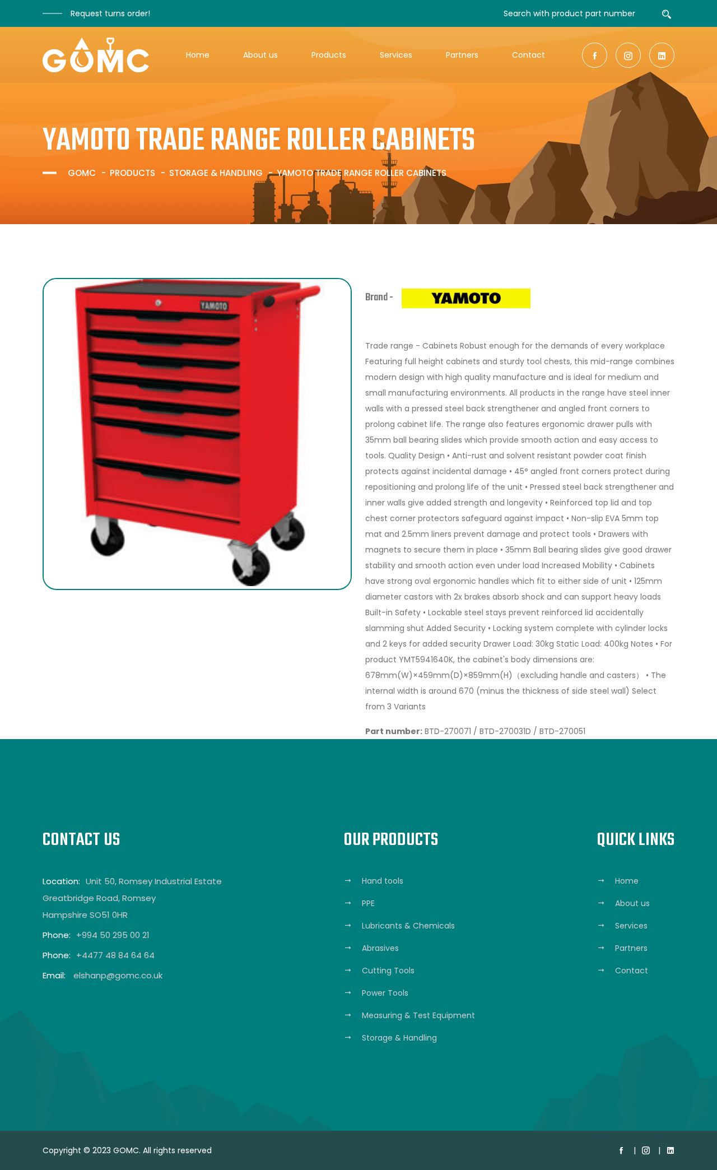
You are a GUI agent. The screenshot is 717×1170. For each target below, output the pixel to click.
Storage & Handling (216, 173)
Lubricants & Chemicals (408, 925)
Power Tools (385, 993)
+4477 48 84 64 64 (115, 955)
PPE (368, 903)
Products (328, 55)
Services (396, 55)
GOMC (82, 173)
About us (260, 55)
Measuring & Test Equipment (418, 1015)
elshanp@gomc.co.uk (117, 975)
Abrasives (380, 948)
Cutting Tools (388, 970)
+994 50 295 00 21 (113, 935)
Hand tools (382, 880)
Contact (528, 55)
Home (197, 55)
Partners (462, 55)
